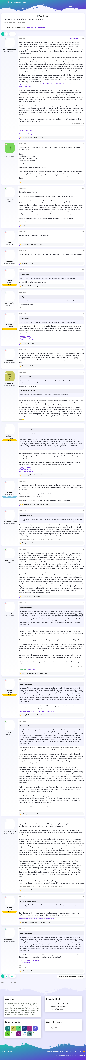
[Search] (81, 2)
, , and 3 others (33, 715)
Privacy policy (68, 1052)
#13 (83, 510)
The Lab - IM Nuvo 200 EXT (26, 130)
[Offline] (6, 39)
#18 (83, 820)
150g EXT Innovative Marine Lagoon (29, 960)
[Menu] (5, 2)
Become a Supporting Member (61, 1004)
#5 (83, 251)
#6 (83, 269)
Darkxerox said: (25, 377)
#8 (83, 314)
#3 (83, 188)
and (27, 263)
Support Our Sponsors (58, 1006)
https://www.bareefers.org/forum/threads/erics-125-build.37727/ (36, 711)
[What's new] (76, 2)
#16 (83, 679)
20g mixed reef (31, 670)
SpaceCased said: (26, 607)
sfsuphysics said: (26, 430)
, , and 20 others (33, 137)
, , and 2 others (34, 286)
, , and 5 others (32, 814)
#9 (83, 350)
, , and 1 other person (34, 543)
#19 (83, 896)
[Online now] (6, 929)
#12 (83, 481)
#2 (83, 144)
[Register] (72, 2)
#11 (83, 425)
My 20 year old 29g (25, 336)
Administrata (75, 1057)
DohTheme (82, 1057)
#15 (83, 602)
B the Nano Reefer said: (28, 901)
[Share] (80, 38)
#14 (83, 549)
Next (11, 34)
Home (79, 1052)
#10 (83, 372)
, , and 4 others (36, 504)
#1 (83, 38)
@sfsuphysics (76, 456)
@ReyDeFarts (50, 462)
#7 (83, 292)
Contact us (49, 1052)
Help (75, 1052)
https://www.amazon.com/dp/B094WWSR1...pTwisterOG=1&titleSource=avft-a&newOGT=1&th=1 (45, 85)
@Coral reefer (31, 326)
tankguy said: (24, 274)
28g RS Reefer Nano (24, 962)
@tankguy (26, 456)
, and (32, 244)
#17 (83, 721)
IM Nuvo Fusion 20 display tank (27, 134)
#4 (83, 232)
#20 (83, 928)
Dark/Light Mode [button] (8, 1052)
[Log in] (67, 2)
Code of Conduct (56, 1009)
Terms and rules (58, 1052)
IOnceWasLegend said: (28, 391)
